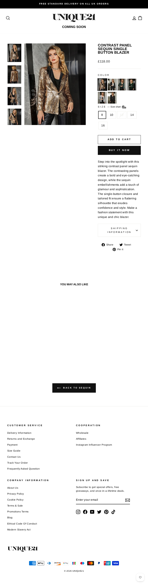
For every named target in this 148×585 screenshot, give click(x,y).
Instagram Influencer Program (94, 444)
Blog (10, 517)
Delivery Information (19, 433)
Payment (12, 444)
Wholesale (82, 433)
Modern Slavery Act (19, 529)
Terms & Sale (15, 505)
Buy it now (119, 150)
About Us (12, 487)
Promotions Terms (18, 511)
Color (103, 75)
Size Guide (13, 450)
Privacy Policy (15, 493)
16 (103, 125)
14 (132, 114)
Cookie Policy (15, 499)
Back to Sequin (76, 388)
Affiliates (81, 438)
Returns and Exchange (21, 438)
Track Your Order (17, 462)
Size (109, 107)
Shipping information (119, 230)
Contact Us (14, 457)
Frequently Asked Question (23, 468)
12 (121, 114)
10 (111, 114)
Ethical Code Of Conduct (22, 523)
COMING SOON (74, 27)
